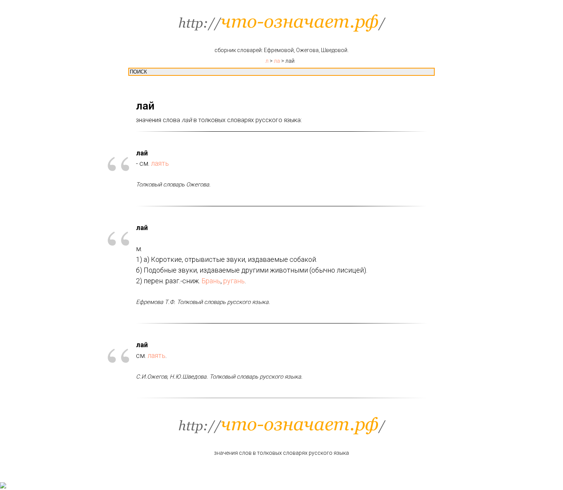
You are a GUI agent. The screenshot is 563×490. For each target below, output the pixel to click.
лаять (160, 163)
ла (277, 61)
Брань (211, 281)
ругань (234, 281)
